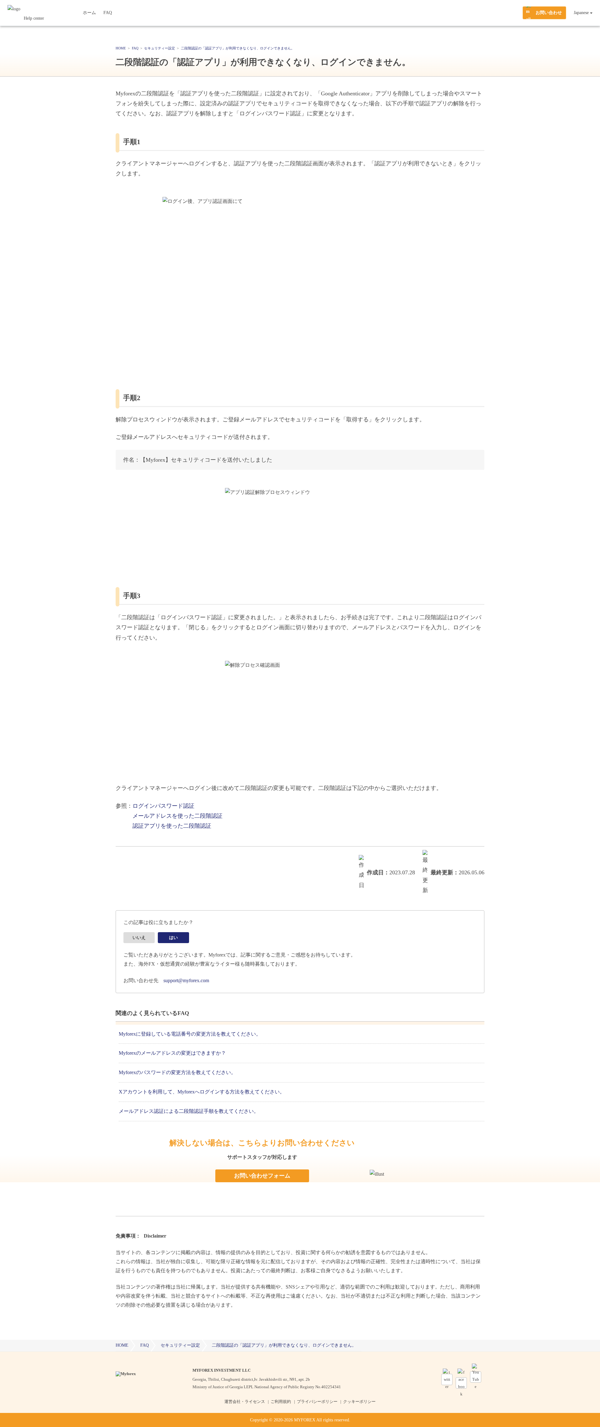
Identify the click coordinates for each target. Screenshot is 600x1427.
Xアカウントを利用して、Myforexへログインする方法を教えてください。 (202, 1091)
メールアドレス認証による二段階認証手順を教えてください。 (189, 1111)
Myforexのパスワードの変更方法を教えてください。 (177, 1072)
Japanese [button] (581, 12)
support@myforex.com (186, 980)
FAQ (107, 12)
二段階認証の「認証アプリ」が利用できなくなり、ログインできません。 (284, 1345)
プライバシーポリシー (317, 1401)
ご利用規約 (281, 1401)
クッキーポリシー (359, 1401)
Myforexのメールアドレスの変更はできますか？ (172, 1053)
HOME (122, 1345)
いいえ (139, 937)
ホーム (89, 12)
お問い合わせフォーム (262, 1176)
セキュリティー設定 (180, 1345)
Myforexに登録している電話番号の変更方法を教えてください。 (190, 1034)
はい (173, 937)
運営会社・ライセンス (244, 1401)
